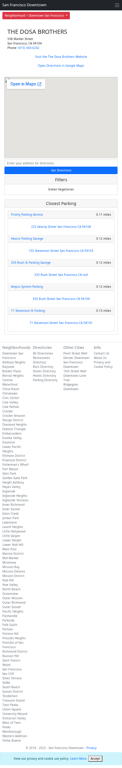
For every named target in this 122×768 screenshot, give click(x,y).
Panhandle (9, 616)
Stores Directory (44, 371)
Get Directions (61, 170)
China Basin (10, 389)
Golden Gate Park (14, 478)
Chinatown (9, 393)
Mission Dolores (13, 571)
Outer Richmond (13, 602)
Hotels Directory (44, 375)
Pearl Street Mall (75, 353)
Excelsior (8, 442)
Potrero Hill (10, 634)
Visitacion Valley (14, 718)
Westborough (11, 731)
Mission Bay (11, 567)
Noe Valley (10, 585)
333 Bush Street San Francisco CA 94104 (61, 299)
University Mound (14, 714)
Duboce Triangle (14, 429)
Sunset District (12, 691)
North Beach (11, 589)
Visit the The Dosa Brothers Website (61, 57)
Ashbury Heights (13, 362)
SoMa (6, 682)
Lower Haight (11, 540)
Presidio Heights (14, 638)
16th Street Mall (74, 371)
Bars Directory (43, 367)
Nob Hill (8, 580)
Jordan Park (10, 518)
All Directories (43, 353)
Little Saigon (11, 536)
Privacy (91, 748)
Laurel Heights (12, 527)
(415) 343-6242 (28, 48)
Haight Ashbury (13, 482)
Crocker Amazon (13, 416)
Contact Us (101, 353)
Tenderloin (9, 696)
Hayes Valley (11, 487)
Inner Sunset (11, 509)
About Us (100, 358)
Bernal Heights (13, 375)
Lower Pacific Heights (11, 449)
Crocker (7, 411)
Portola (7, 629)
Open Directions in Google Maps (61, 65)
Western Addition (14, 736)
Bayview (8, 367)
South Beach (11, 687)
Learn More (78, 758)
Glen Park (9, 473)
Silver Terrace (12, 678)
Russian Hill (10, 656)
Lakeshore (9, 522)
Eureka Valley (12, 438)
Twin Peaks (10, 705)
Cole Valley (10, 402)
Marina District (13, 553)
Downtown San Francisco (12, 355)
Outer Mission (12, 598)
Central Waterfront (10, 382)
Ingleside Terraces (15, 500)
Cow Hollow (10, 407)
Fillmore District (13, 456)
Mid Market (10, 558)
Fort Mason (10, 469)
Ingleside (8, 491)
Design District (12, 420)
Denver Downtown (76, 358)
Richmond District (15, 651)
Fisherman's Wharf (15, 464)
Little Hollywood (13, 531)
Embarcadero (11, 433)
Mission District (13, 576)
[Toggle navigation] (117, 5)
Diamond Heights (14, 424)
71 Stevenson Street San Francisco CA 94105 (61, 323)
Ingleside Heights (14, 496)
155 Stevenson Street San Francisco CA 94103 (61, 251)
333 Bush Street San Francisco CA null (61, 275)
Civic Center (10, 398)
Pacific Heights (12, 611)
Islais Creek (10, 513)
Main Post (9, 549)
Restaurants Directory (41, 360)
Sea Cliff (8, 674)
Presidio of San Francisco (12, 644)
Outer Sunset (11, 607)
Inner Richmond (13, 505)
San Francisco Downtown (24, 4)
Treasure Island (13, 700)
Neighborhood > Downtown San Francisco (35, 15)
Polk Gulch (9, 625)
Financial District (14, 460)
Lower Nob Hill (12, 545)
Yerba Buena (11, 740)
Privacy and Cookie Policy (103, 364)
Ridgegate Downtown (70, 386)
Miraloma (9, 562)
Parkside (8, 620)
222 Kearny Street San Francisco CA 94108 (61, 227)
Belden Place (11, 371)
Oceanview (10, 593)
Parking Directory (45, 380)
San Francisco (12, 669)
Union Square (11, 709)
